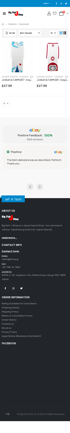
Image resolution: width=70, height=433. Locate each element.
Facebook (5, 288)
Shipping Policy (10, 311)
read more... (9, 237)
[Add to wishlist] (31, 76)
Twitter (21, 288)
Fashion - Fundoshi (19, 77)
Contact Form (10, 251)
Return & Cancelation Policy (17, 315)
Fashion (5, 77)
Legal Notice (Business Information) (21, 336)
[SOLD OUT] (28, 47)
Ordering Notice (11, 307)
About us (7, 328)
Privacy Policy (9, 332)
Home (3, 24)
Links (46, 3)
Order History (9, 319)
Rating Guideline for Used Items (19, 303)
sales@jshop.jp (10, 259)
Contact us (8, 323)
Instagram (13, 288)
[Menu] (4, 13)
